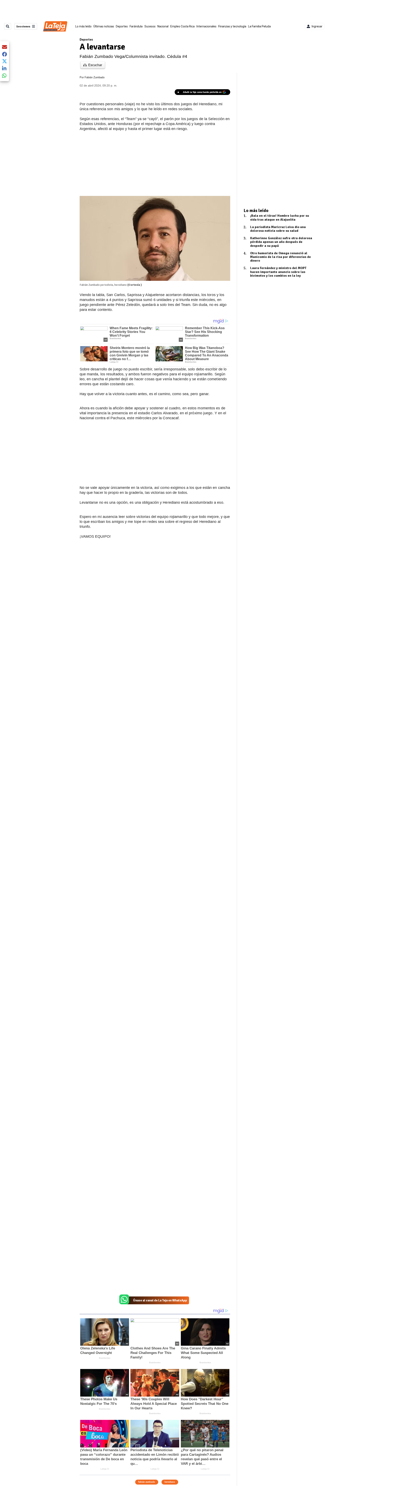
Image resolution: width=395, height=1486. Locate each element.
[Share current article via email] (4, 46)
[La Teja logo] (55, 26)
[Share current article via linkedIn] (4, 68)
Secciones (23, 26)
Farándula (136, 26)
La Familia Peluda (259, 26)
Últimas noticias (103, 26)
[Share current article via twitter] (4, 61)
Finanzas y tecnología (232, 26)
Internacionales (206, 26)
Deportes (122, 26)
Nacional (162, 26)
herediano (170, 1482)
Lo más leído (83, 26)
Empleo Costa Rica (182, 26)
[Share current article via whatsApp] (4, 75)
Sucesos (150, 26)
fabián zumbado (146, 1482)
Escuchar (95, 65)
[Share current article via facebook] (4, 54)
